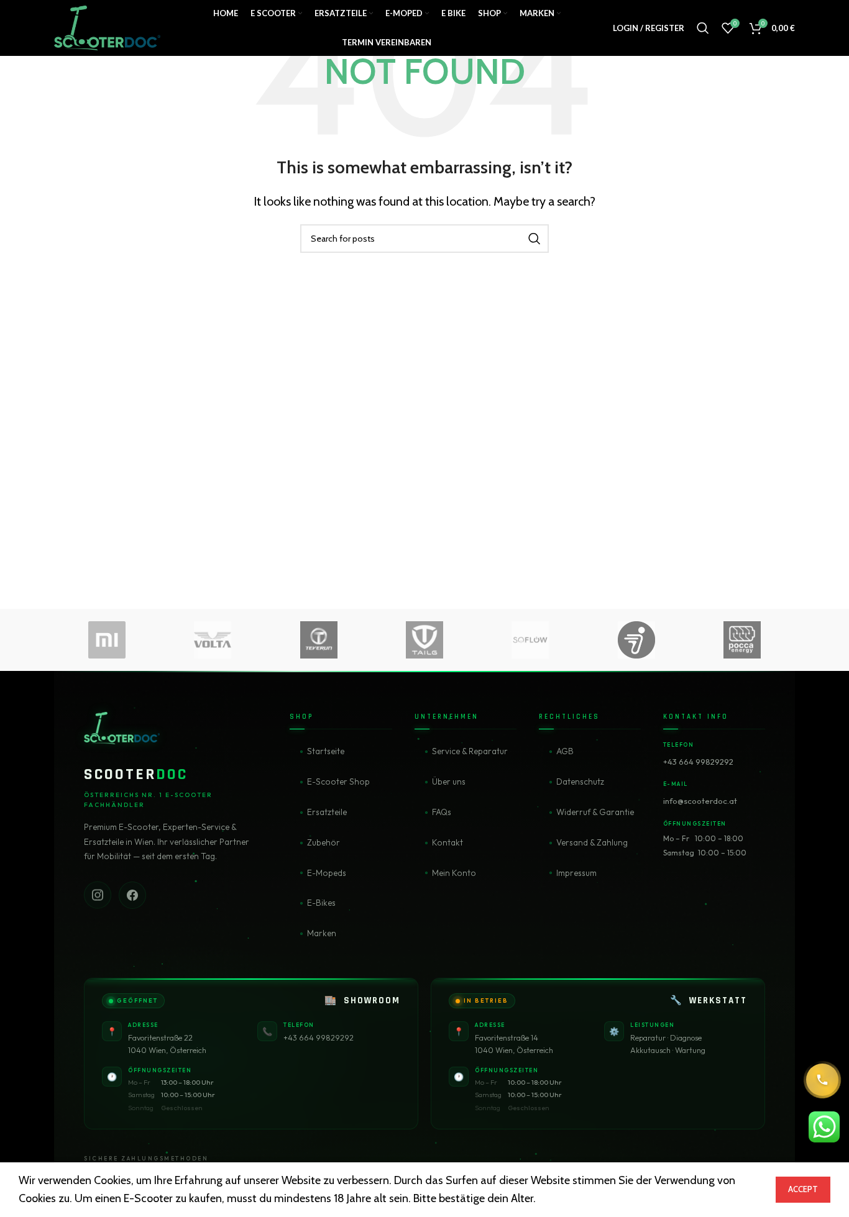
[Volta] (212, 640)
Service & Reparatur (470, 751)
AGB (565, 751)
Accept (803, 1189)
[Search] (703, 28)
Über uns (449, 781)
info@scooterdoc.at (700, 801)
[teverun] (319, 640)
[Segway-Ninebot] (636, 640)
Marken (321, 933)
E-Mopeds (326, 872)
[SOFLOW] (530, 640)
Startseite (325, 751)
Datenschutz (580, 781)
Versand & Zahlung (592, 842)
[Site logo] (107, 27)
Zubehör (323, 842)
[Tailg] (424, 640)
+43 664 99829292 (698, 762)
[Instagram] (97, 894)
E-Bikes (321, 902)
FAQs (441, 812)
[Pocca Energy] (742, 640)
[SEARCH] (534, 238)
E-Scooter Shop (338, 781)
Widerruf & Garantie (595, 812)
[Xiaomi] (107, 640)
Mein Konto (454, 872)
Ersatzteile (327, 812)
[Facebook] (132, 894)
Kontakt (447, 842)
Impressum (576, 872)
